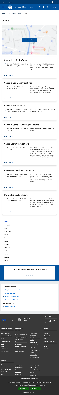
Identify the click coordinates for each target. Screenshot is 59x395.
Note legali (32, 372)
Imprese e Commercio (21, 342)
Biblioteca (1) (7, 225)
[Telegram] (42, 7)
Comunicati (47, 336)
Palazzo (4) (6, 241)
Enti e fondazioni (5, 341)
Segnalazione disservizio (18, 371)
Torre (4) (6, 260)
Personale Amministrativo (5, 348)
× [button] (57, 378)
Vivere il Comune (11, 13)
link (44, 385)
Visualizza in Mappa (29, 40)
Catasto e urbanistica (20, 347)
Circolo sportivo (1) (8, 231)
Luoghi (20, 13)
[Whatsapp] (46, 7)
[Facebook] (35, 7)
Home (3, 13)
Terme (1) (6, 257)
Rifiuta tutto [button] (35, 388)
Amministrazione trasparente (34, 366)
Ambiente (32, 347)
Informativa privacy (35, 370)
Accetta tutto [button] (23, 388)
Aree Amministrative (6, 336)
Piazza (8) (6, 244)
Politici (2, 344)
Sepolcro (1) (7, 251)
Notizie (46, 333)
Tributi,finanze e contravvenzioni (34, 344)
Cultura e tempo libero (21, 337)
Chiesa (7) (6, 228)
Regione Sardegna (7, 2)
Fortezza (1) (7, 235)
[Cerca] (56, 7)
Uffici (2, 338)
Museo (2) (6, 238)
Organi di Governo (5, 333)
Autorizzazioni (33, 355)
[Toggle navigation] (3, 7)
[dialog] (29, 385)
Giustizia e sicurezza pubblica (35, 339)
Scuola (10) (7, 247)
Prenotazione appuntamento (19, 366)
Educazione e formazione (33, 334)
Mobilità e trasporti (20, 351)
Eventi (46, 349)
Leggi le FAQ (18, 375)
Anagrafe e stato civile (21, 334)
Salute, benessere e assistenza (35, 351)
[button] (29, 392)
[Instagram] (39, 7)
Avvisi (45, 338)
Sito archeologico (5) (9, 254)
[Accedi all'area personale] (53, 2)
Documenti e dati (5, 351)
